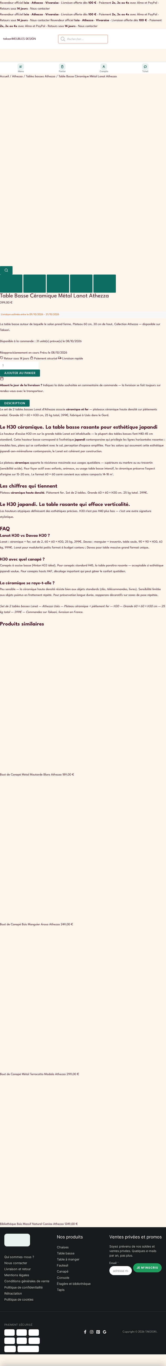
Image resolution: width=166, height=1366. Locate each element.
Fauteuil (62, 1265)
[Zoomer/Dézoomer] (4, 1358)
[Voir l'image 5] (104, 284)
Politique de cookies (19, 1299)
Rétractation (13, 1293)
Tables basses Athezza (40, 76)
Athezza (17, 76)
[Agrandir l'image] (6, 270)
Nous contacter (40, 8)
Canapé (62, 1271)
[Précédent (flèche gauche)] (4, 1364)
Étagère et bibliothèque (74, 1284)
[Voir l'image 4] (81, 284)
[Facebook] (85, 1332)
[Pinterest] (98, 1332)
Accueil (4, 76)
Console (63, 1278)
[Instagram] (92, 1332)
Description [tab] (14, 403)
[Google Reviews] (105, 1332)
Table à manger (68, 1259)
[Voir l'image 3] (58, 284)
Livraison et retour (17, 1269)
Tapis (61, 1290)
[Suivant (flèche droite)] (14, 1364)
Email (114, 1263)
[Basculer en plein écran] (14, 1358)
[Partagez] (23, 1358)
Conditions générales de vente (26, 1281)
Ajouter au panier (20, 373)
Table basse (65, 1253)
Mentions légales (16, 1275)
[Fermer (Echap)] (33, 1358)
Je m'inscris (147, 1267)
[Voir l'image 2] (34, 284)
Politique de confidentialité (23, 1287)
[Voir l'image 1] (11, 284)
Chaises (63, 1247)
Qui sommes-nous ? (19, 1257)
